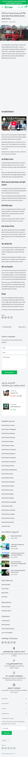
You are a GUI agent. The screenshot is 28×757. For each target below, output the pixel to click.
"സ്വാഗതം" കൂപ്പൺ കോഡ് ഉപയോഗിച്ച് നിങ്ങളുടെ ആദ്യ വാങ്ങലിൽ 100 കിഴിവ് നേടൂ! (14, 2)
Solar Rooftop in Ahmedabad (9, 502)
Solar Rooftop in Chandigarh (9, 429)
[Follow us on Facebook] (3, 642)
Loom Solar (13, 390)
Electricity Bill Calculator (8, 628)
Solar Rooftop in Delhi (7, 506)
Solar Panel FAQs (6, 584)
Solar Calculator (6, 624)
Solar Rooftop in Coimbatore (9, 461)
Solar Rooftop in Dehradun (8, 433)
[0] (25, 7)
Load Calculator (6, 620)
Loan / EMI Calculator (7, 632)
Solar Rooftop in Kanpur (8, 441)
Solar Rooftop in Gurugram (8, 437)
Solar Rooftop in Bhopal (8, 494)
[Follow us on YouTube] (11, 642)
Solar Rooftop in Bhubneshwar (9, 469)
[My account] (22, 7)
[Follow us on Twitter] (6, 642)
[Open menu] (2, 7)
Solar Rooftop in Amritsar (8, 518)
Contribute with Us (6, 610)
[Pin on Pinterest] (6, 317)
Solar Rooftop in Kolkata (8, 465)
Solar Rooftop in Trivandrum (9, 449)
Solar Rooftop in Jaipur (7, 490)
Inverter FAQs (5, 588)
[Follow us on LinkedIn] (14, 642)
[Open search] (19, 7)
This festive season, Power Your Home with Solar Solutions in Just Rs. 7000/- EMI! (18, 554)
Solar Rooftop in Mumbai (8, 486)
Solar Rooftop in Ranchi (8, 477)
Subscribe (6, 733)
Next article (22, 327)
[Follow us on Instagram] (8, 642)
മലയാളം (4, 740)
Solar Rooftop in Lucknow (8, 425)
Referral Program (6, 606)
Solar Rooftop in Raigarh (8, 498)
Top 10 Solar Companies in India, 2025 (17, 545)
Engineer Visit (14, 393)
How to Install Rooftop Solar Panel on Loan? (18, 571)
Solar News (4, 596)
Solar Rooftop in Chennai (8, 445)
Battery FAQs (5, 592)
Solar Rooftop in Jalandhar (8, 510)
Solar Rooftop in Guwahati (8, 481)
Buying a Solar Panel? (16, 536)
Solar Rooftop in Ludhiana (8, 514)
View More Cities (6, 526)
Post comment (9, 372)
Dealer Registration (16, 406)
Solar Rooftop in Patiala (8, 522)
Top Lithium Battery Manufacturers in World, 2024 (18, 562)
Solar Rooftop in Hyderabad (9, 457)
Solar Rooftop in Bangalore (8, 453)
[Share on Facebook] (3, 317)
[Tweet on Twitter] (8, 317)
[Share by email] (11, 317)
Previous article (7, 327)
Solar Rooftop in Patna (7, 473)
